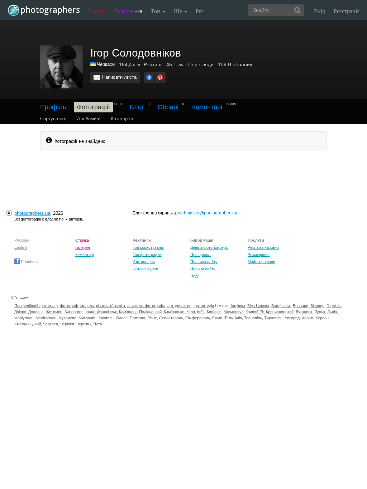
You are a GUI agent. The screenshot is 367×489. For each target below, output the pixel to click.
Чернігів (67, 324)
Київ (201, 312)
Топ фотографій (147, 254)
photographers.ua (32, 213)
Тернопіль (253, 318)
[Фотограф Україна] (93, 64)
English (20, 247)
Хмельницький (27, 324)
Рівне (152, 318)
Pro (200, 11)
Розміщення (259, 254)
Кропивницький (280, 312)
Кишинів (214, 312)
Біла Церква (258, 306)
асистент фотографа (146, 306)
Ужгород (292, 318)
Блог (137, 107)
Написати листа (119, 77)
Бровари (300, 306)
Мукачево (67, 318)
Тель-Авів (233, 318)
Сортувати (51, 118)
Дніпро (20, 312)
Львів (332, 312)
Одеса (122, 318)
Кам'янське (174, 312)
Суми (217, 318)
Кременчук (233, 312)
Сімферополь (197, 318)
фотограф (69, 306)
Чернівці (83, 324)
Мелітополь (45, 318)
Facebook (29, 262)
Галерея (128, 11)
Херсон (322, 318)
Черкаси (106, 64)
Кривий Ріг (255, 312)
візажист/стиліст (110, 306)
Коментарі (207, 107)
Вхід (319, 11)
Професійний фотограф (36, 306)
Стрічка (96, 11)
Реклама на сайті (263, 247)
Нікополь (105, 318)
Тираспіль (273, 318)
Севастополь (171, 318)
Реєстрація (346, 11)
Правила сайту (204, 262)
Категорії (120, 118)
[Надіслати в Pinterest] (160, 77)
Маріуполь (23, 318)
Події (194, 276)
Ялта (97, 324)
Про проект (200, 254)
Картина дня (144, 262)
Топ (156, 11)
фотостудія (204, 306)
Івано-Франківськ (101, 312)
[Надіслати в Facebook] (149, 77)
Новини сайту (202, 269)
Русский (21, 240)
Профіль (53, 107)
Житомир (54, 312)
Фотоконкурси (145, 269)
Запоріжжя (74, 312)
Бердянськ (281, 306)
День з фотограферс (209, 247)
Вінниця (317, 306)
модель (87, 306)
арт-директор (179, 306)
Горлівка (334, 306)
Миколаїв (86, 318)
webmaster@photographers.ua (208, 213)
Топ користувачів (148, 247)
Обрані (168, 107)
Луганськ (304, 312)
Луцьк (319, 312)
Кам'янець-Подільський (140, 312)
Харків (307, 318)
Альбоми (86, 118)
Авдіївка (237, 306)
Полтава (137, 318)
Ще (179, 11)
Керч (190, 312)
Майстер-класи (261, 262)
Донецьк (35, 312)
